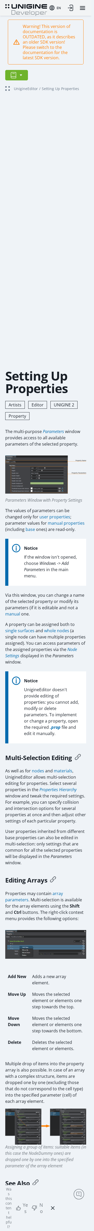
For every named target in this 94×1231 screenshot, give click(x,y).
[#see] (35, 1183)
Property (17, 416)
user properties (54, 517)
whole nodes (56, 631)
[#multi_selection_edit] (78, 758)
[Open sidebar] (16, 75)
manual (12, 614)
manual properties (66, 523)
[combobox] (55, 7)
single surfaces (19, 631)
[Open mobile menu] (82, 7)
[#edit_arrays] (53, 880)
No (41, 1208)
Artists (15, 405)
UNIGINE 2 (64, 405)
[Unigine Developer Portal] (26, 9)
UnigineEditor (26, 88)
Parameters (53, 431)
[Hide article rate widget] (53, 1208)
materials (63, 771)
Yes (25, 1208)
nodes (38, 771)
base (30, 529)
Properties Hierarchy (58, 789)
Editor (38, 405)
